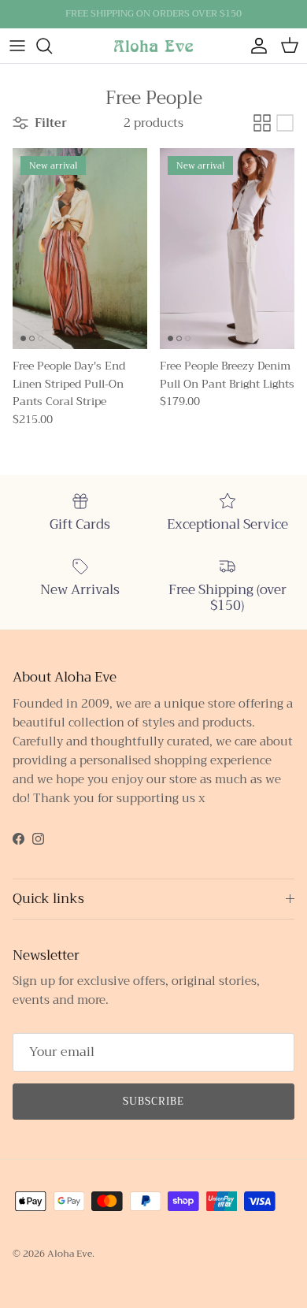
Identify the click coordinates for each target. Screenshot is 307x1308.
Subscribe (153, 1101)
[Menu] (17, 45)
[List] (285, 122)
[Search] (52, 45)
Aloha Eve (69, 1254)
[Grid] (262, 122)
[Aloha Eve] (153, 45)
